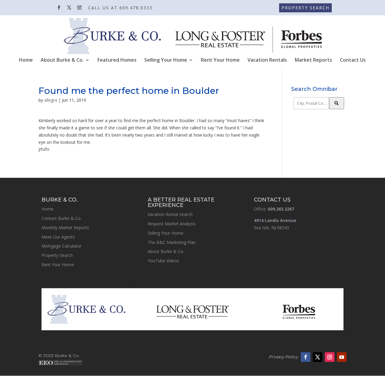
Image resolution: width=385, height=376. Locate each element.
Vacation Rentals (267, 60)
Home (26, 60)
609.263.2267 (281, 209)
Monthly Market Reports (65, 227)
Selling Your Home (165, 60)
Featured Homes (117, 60)
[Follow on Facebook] (305, 357)
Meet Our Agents (58, 237)
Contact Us (353, 60)
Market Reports (313, 60)
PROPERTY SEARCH (305, 8)
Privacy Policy (283, 356)
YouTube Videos (163, 261)
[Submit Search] (336, 103)
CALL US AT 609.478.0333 (120, 8)
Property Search (57, 255)
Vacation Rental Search (170, 214)
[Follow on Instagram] (329, 357)
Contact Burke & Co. (62, 218)
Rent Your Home (220, 60)
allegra (50, 100)
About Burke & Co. (62, 60)
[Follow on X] (317, 357)
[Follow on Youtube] (341, 357)
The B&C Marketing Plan (172, 242)
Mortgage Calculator (62, 246)
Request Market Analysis (172, 224)
